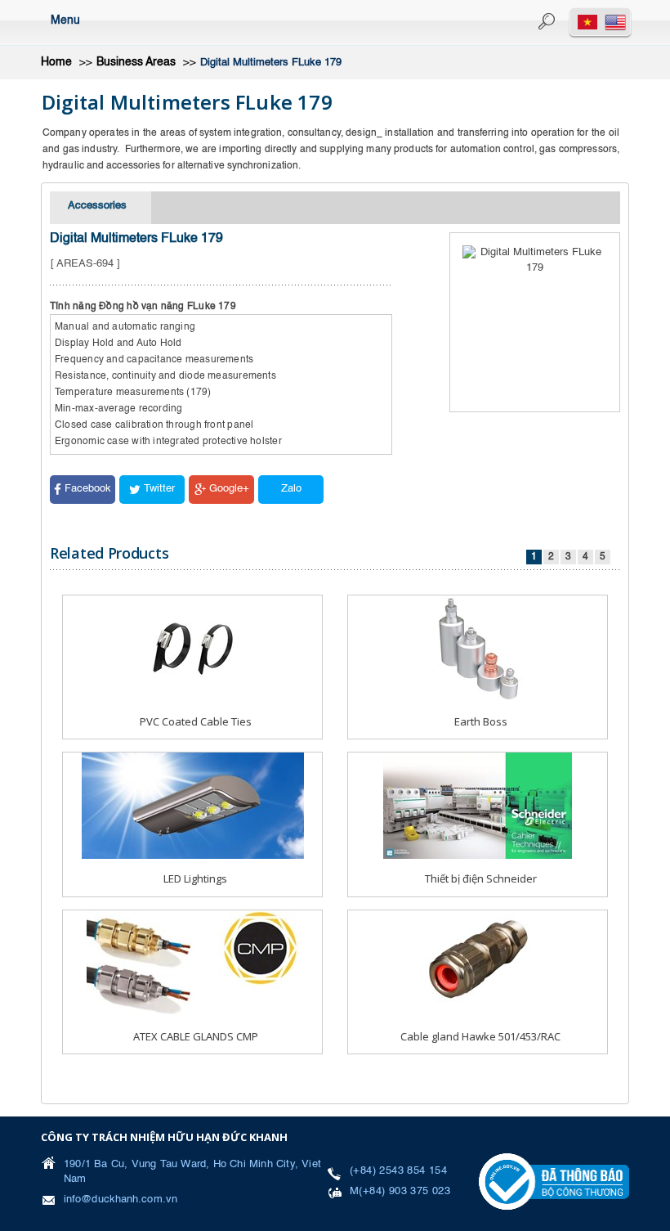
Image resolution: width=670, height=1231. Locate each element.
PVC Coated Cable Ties (196, 721)
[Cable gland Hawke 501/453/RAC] (478, 963)
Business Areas (136, 62)
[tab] (100, 207)
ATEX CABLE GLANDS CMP (195, 1036)
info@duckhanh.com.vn (120, 1199)
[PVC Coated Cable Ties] (193, 648)
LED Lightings (195, 878)
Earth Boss (480, 721)
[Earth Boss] (478, 648)
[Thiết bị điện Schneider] (477, 806)
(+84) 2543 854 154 (398, 1171)
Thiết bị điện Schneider (481, 878)
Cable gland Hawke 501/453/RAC (480, 1036)
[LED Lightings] (193, 806)
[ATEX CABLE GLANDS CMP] (193, 963)
